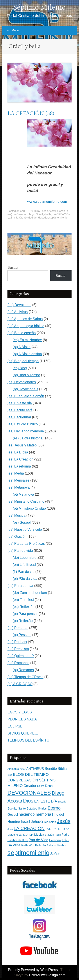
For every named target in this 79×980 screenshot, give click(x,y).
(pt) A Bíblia (22, 347)
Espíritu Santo (16, 808)
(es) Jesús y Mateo (22, 445)
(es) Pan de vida (20, 550)
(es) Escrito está (19, 410)
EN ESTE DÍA (45, 801)
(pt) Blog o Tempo (26, 375)
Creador (29, 786)
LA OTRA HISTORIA (57, 829)
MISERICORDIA (24, 834)
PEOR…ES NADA (22, 719)
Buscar (12, 267)
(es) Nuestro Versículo (24, 529)
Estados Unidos (37, 808)
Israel (25, 821)
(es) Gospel (22, 522)
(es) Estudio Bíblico (22, 424)
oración (49, 834)
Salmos (51, 845)
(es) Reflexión (23, 607)
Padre (65, 834)
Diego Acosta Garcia (53, 211)
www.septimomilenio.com (47, 201)
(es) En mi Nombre (27, 340)
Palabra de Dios (17, 840)
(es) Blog (20, 368)
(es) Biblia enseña (21, 333)
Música (39, 834)
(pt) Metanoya (23, 494)
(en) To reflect (23, 600)
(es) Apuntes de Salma (25, 319)
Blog (9, 775)
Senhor (62, 845)
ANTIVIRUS (35, 768)
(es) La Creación (17, 214)
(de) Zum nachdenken (30, 593)
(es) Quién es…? (20, 656)
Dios (28, 801)
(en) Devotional (19, 305)
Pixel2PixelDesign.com (47, 975)
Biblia (62, 768)
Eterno (54, 808)
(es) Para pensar (20, 586)
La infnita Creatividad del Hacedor (27, 217)
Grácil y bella (43, 214)
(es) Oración (17, 536)
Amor (22, 769)
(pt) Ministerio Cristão (29, 508)
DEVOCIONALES (29, 793)
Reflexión (27, 845)
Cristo (40, 786)
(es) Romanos (18, 663)
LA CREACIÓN (61, 214)
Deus (49, 786)
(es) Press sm (18, 649)
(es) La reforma (19, 466)
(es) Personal (17, 628)
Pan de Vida (38, 840)
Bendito (51, 768)
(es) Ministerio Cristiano (25, 501)
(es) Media (15, 473)
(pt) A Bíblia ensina (27, 354)
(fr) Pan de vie (23, 571)
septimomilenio (58, 217)
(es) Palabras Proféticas (26, 543)
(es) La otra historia (28, 438)
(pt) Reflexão (23, 621)
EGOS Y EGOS (19, 712)
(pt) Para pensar (25, 614)
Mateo (11, 834)
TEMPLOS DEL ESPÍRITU (28, 740)
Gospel (12, 814)
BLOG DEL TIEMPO (31, 774)
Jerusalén (50, 822)
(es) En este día (19, 403)
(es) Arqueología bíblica (25, 326)
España (62, 801)
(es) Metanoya (18, 487)
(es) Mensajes (18, 480)
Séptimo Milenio (39, 7)
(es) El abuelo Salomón (25, 396)
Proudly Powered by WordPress (33, 970)
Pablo (58, 834)
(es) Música (16, 515)
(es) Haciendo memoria (25, 431)
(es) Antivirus (17, 312)
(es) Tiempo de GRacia (25, 677)
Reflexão (40, 845)
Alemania (13, 768)
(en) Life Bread (24, 564)
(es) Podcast (17, 642)
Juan (10, 829)
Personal (55, 840)
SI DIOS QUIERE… (22, 733)
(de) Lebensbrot (25, 557)
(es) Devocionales (21, 382)
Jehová (37, 821)
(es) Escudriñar (19, 417)
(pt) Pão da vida (25, 578)
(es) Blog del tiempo (23, 361)
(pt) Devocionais (25, 389)
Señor (55, 853)
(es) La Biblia (17, 452)
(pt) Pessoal (22, 635)
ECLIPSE (15, 726)
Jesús (63, 821)
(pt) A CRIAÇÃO (19, 684)
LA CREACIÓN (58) (30, 114)
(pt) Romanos (23, 670)
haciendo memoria (35, 814)
